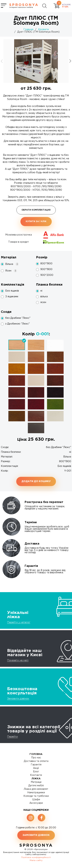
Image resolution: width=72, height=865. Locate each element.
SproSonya (36, 845)
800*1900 (46, 264)
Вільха (12, 264)
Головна (36, 754)
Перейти (12, 736)
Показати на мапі (17, 660)
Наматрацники (36, 793)
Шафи (36, 800)
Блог (36, 772)
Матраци (36, 782)
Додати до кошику (36, 481)
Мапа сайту (36, 860)
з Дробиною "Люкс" (17, 324)
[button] (70, 61)
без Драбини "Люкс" (17, 318)
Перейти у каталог (18, 622)
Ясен (11, 271)
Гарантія (36, 765)
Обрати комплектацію (36, 210)
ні (41, 291)
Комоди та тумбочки (36, 796)
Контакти (36, 775)
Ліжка (36, 779)
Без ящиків (12, 291)
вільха (44, 297)
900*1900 (46, 269)
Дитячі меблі (36, 786)
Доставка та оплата (36, 761)
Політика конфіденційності (36, 857)
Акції (36, 768)
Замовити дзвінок (18, 698)
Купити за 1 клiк (36, 221)
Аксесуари (36, 803)
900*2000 (46, 275)
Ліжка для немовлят (36, 789)
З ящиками (11, 297)
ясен (43, 302)
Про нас (36, 758)
